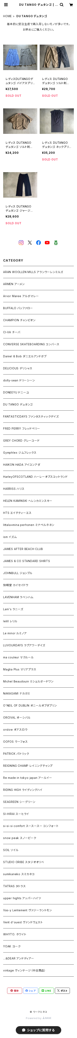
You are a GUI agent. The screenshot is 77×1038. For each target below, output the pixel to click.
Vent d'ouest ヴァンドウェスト (23, 922)
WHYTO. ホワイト (14, 934)
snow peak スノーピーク (19, 838)
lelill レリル (10, 621)
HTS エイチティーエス (17, 512)
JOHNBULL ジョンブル (17, 573)
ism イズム (10, 537)
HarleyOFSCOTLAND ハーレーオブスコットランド (35, 476)
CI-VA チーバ (11, 332)
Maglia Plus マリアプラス (19, 669)
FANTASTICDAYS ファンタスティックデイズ (31, 416)
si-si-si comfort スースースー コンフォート (31, 826)
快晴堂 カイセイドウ (15, 585)
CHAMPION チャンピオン (19, 320)
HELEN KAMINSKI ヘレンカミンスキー (27, 500)
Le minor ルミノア (15, 633)
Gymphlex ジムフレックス (20, 452)
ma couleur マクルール (18, 657)
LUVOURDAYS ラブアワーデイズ (24, 645)
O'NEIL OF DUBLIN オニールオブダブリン (30, 705)
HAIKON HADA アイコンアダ (21, 464)
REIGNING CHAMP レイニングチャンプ (28, 765)
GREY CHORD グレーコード (21, 440)
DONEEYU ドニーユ (16, 392)
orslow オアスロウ (15, 729)
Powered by (34, 1018)
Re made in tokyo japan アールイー (27, 777)
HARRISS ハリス (13, 488)
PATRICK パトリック (16, 753)
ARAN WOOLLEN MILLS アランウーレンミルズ (33, 272)
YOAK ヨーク (12, 946)
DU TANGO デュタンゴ (18, 404)
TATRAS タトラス (14, 886)
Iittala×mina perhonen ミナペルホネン (28, 525)
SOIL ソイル (10, 850)
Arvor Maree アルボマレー (21, 296)
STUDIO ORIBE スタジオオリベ (23, 862)
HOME (7, 16)
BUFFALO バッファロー (18, 308)
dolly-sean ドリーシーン (19, 380)
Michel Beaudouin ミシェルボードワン (28, 681)
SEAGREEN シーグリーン (19, 801)
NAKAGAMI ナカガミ (16, 693)
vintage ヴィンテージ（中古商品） (24, 970)
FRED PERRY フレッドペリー (21, 428)
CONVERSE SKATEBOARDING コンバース (31, 344)
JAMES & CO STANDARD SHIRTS (26, 561)
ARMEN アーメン (14, 284)
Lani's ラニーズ (13, 609)
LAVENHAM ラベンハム (18, 597)
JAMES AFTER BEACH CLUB (23, 549)
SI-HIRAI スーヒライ (16, 814)
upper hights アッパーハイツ (22, 898)
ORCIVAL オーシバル (16, 717)
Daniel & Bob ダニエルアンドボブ (25, 356)
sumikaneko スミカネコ (19, 874)
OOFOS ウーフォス (15, 741)
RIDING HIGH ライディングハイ (22, 789)
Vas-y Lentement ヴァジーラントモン (27, 910)
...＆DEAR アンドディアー (18, 958)
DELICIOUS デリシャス (17, 368)
